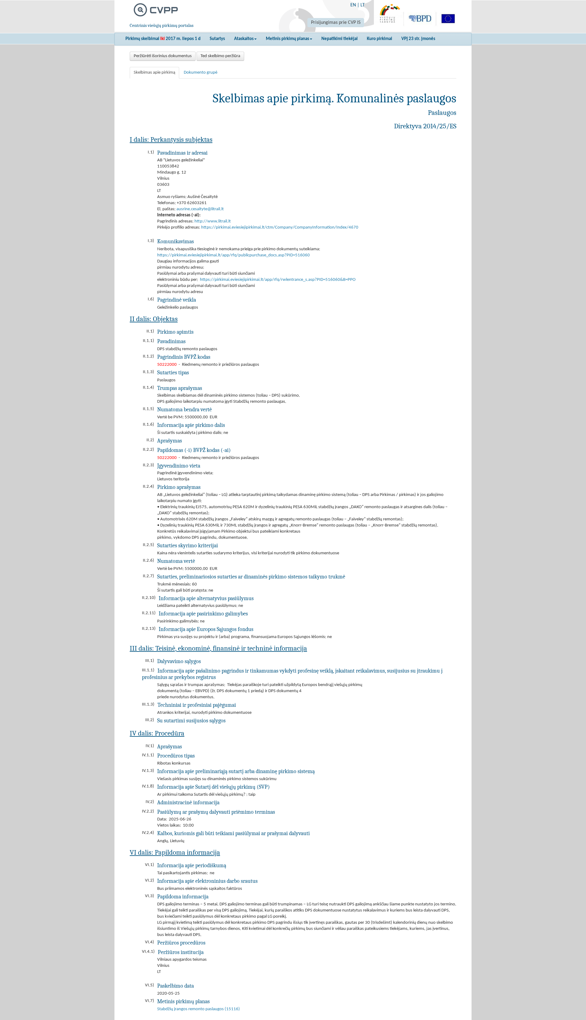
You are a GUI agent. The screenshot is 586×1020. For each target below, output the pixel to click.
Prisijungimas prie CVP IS (335, 22)
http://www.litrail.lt (212, 221)
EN (353, 5)
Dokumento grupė (200, 72)
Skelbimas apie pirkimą (154, 72)
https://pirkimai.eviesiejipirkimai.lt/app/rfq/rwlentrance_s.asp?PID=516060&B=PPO (278, 279)
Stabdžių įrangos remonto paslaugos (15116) (198, 1009)
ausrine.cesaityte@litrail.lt (200, 209)
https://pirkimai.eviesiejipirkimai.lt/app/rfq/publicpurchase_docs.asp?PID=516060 (233, 255)
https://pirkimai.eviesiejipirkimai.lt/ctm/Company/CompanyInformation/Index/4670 (279, 227)
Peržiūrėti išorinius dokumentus (163, 56)
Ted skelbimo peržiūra (220, 56)
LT (362, 5)
